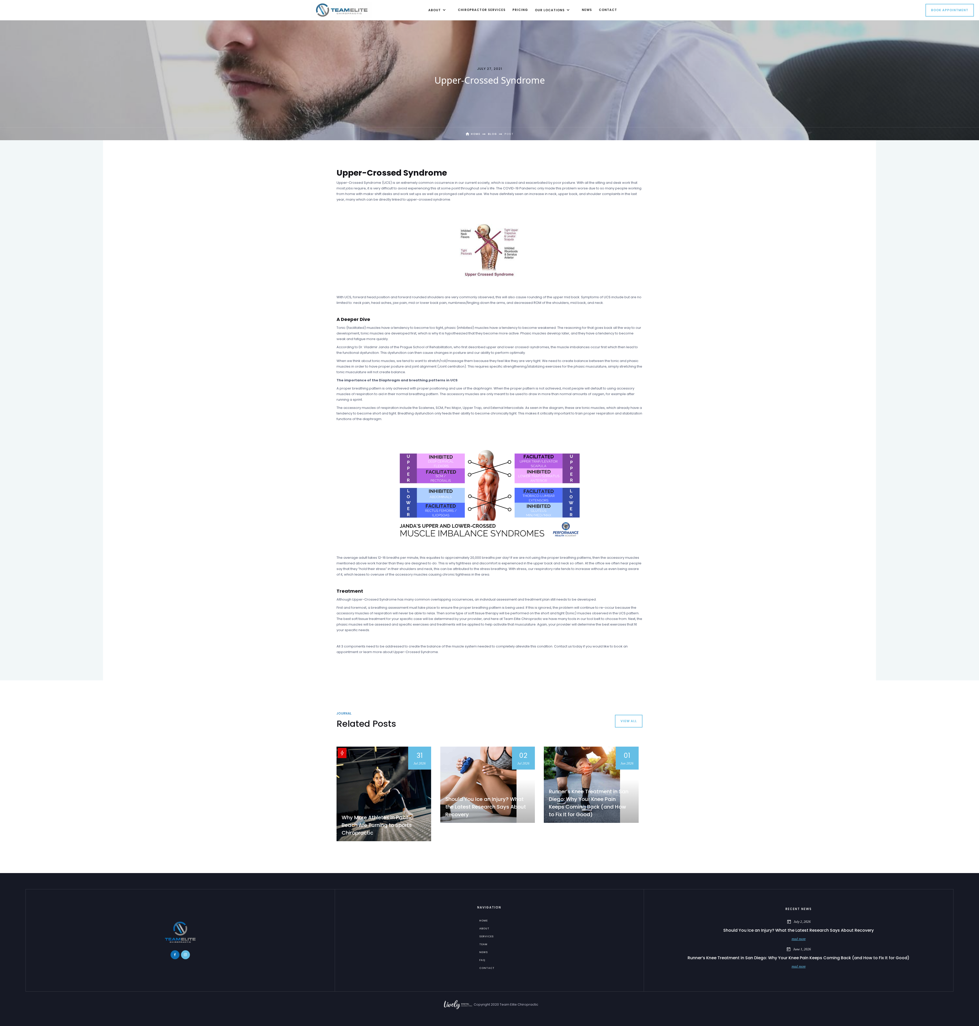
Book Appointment (949, 10)
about (484, 928)
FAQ (482, 960)
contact (608, 10)
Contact (487, 968)
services (486, 936)
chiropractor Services (482, 10)
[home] (341, 10)
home (483, 921)
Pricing (520, 10)
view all (629, 721)
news (587, 10)
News (483, 952)
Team (483, 944)
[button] (436, 10)
